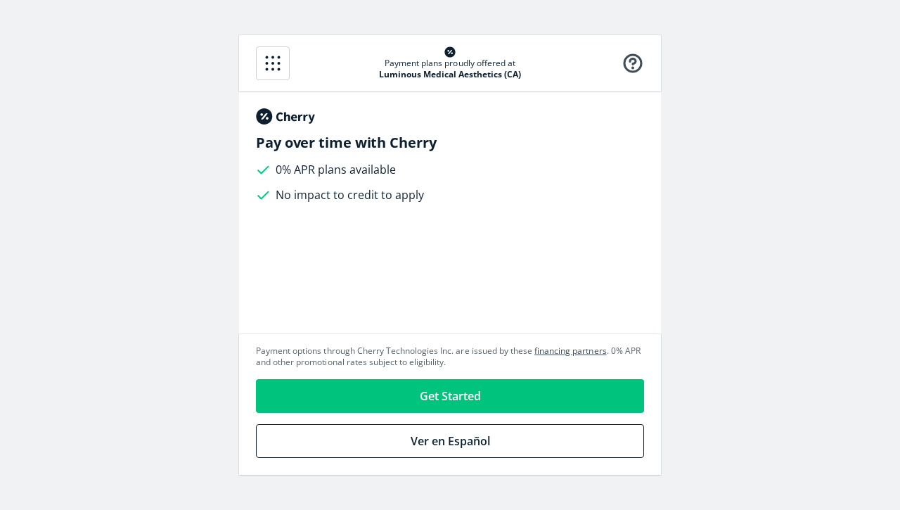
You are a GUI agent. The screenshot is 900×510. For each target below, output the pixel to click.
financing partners (570, 351)
